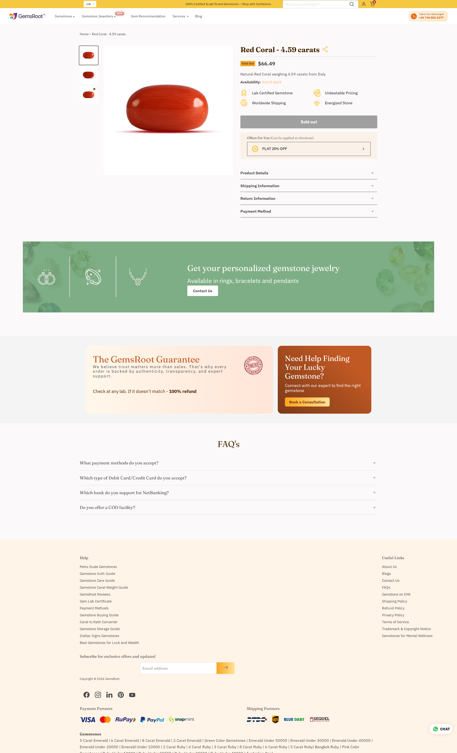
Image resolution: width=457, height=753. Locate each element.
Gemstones (64, 16)
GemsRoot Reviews (95, 594)
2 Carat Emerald (187, 740)
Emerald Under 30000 (309, 740)
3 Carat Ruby (225, 746)
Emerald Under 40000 (351, 740)
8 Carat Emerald (156, 740)
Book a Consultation (307, 402)
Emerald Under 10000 (140, 746)
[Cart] (372, 4)
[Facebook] (84, 688)
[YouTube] (130, 688)
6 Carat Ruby (276, 746)
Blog (198, 16)
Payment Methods (94, 608)
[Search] (351, 4)
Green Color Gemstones (225, 740)
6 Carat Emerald (125, 740)
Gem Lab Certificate (96, 601)
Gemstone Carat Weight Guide (104, 587)
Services (179, 16)
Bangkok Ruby (327, 746)
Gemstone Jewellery (98, 16)
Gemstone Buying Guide (99, 615)
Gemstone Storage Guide (100, 629)
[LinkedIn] (107, 688)
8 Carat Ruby (250, 746)
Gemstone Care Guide (97, 580)
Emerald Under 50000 (268, 740)
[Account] (364, 4)
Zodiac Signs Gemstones (99, 635)
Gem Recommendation (148, 16)
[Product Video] (88, 94)
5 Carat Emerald (94, 740)
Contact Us (202, 290)
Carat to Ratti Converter (99, 622)
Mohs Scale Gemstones (98, 566)
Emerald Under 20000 (99, 746)
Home (84, 34)
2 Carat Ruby (174, 746)
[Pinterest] (118, 688)
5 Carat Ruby (301, 746)
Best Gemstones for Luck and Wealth (109, 642)
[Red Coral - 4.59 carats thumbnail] (88, 55)
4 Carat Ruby (200, 746)
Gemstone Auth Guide (97, 573)
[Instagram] (96, 688)
